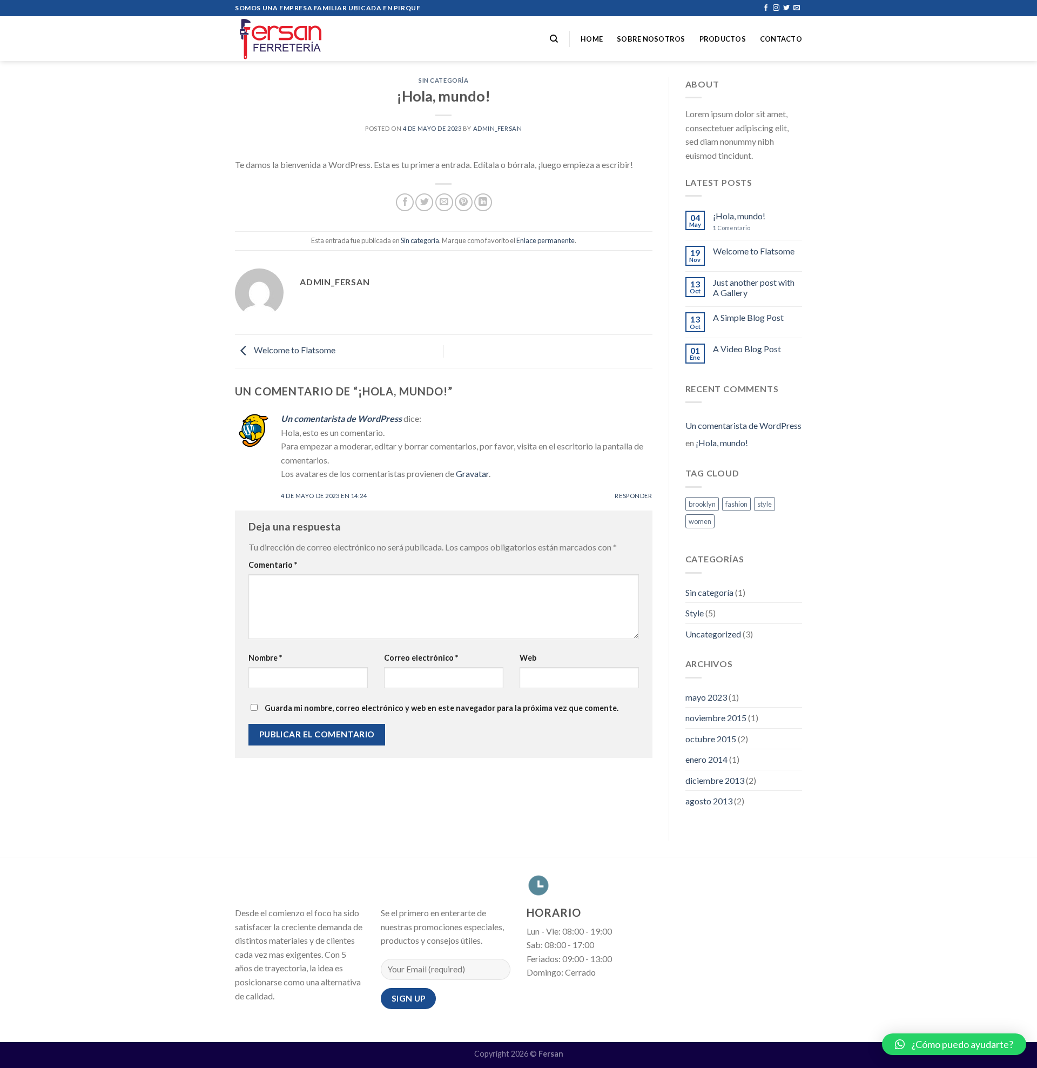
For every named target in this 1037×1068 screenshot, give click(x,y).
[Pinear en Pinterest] (464, 202)
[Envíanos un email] (796, 8)
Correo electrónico (421, 657)
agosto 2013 (708, 801)
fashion (736, 504)
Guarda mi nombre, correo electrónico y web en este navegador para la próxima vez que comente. (441, 708)
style (764, 504)
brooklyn (702, 504)
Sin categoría (443, 80)
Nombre (265, 657)
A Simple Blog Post (748, 317)
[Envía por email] (444, 202)
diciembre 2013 (714, 780)
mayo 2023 (706, 697)
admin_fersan (497, 128)
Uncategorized (713, 634)
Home (592, 39)
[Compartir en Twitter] (424, 202)
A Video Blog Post (747, 349)
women (700, 521)
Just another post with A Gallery (753, 287)
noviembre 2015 (715, 718)
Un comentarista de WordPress (341, 418)
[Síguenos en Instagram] (776, 8)
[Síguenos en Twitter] (786, 8)
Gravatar (472, 473)
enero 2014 (706, 759)
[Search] (554, 39)
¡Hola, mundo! (739, 216)
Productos (722, 39)
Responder (633, 495)
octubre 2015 (710, 739)
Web (528, 657)
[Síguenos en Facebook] (766, 8)
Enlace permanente (545, 240)
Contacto (781, 39)
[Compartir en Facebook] (405, 202)
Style (694, 613)
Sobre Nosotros (651, 39)
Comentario (272, 564)
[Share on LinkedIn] (483, 202)
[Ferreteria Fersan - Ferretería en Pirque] (289, 38)
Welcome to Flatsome (293, 350)
